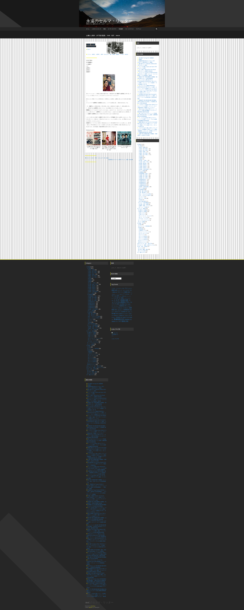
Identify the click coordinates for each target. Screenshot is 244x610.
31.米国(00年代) (142, 185)
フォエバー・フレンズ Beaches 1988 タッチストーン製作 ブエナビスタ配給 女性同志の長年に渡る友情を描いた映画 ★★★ (96, 554)
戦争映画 (128, 310)
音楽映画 (128, 319)
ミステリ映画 (121, 300)
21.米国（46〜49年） (143, 175)
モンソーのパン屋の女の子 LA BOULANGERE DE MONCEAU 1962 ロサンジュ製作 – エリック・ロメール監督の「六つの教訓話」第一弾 (147, 82)
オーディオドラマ (112, 29)
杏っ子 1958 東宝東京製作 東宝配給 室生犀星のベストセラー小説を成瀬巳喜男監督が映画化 (96, 590)
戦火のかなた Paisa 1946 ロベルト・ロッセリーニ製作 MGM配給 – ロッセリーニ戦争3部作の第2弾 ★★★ (147, 110)
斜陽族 (113, 54)
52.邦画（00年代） (143, 167)
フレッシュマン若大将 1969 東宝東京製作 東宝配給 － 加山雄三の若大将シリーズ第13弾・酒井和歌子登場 (96, 526)
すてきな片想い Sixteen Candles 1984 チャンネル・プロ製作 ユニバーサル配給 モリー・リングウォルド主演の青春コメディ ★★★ (97, 585)
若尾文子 (126, 317)
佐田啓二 (93, 54)
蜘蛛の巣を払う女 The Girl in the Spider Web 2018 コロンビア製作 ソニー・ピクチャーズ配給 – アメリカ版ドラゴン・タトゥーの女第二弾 (147, 124)
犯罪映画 (116, 315)
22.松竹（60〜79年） (143, 150)
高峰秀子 (115, 321)
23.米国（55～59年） (143, 178)
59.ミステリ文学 (142, 251)
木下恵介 (122, 54)
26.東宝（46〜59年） (143, 153)
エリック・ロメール (123, 290)
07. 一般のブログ (141, 252)
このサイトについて (96, 29)
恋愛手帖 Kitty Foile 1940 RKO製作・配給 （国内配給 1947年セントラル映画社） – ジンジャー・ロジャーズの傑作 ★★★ (96, 472)
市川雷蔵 (125, 308)
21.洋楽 (139, 224)
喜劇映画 (122, 306)
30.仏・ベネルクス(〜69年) (145, 194)
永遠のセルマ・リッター (109, 21)
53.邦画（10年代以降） (144, 169)
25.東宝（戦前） (142, 151)
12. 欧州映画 (141, 189)
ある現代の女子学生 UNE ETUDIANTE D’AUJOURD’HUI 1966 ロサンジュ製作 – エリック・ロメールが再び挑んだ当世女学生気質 (147, 96)
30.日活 (140, 156)
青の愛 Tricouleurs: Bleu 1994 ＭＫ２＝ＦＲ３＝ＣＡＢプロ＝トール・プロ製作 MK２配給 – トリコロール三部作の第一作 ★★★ (96, 546)
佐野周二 (98, 54)
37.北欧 (140, 200)
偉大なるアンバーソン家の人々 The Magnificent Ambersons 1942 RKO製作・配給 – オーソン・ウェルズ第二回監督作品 (96, 535)
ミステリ (118, 298)
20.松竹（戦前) (142, 147)
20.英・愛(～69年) (143, 191)
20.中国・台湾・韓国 (143, 204)
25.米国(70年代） (143, 181)
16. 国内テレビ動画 (142, 210)
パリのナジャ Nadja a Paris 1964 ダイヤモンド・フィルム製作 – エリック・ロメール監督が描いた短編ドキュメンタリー (147, 106)
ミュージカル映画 (121, 301)
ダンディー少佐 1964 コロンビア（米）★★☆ (97, 158)
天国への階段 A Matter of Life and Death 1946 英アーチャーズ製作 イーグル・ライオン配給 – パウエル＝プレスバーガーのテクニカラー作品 (96, 498)
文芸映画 (124, 311)
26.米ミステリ (142, 213)
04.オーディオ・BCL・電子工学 (144, 243)
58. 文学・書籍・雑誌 (143, 249)
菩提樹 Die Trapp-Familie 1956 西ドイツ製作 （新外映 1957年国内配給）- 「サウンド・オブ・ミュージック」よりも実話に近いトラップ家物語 (96, 492)
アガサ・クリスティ (118, 288)
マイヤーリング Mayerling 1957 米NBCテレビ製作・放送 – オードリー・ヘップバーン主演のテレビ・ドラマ (147, 91)
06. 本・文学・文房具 (142, 246)
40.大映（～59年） (143, 160)
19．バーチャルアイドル (143, 220)
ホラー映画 (123, 296)
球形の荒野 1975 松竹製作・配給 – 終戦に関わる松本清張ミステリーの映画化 (96, 550)
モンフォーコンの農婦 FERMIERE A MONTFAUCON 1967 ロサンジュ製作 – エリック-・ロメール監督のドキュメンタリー (147, 87)
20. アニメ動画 (141, 221)
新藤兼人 (117, 54)
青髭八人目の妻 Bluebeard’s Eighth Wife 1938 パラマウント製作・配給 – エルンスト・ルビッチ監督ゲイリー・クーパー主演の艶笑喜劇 (96, 575)
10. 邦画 (93, 44)
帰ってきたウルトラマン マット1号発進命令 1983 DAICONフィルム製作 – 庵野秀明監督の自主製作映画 (147, 115)
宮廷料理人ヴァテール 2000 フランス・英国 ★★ (119, 159)
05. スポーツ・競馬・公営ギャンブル (145, 245)
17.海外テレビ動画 (142, 211)
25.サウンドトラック (143, 240)
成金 (110, 54)
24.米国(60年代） (143, 179)
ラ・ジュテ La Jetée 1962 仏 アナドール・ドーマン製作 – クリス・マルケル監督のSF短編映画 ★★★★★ (147, 119)
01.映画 (88, 44)
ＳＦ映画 (123, 321)
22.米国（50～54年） (143, 176)
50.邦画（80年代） (143, 165)
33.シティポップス (143, 233)
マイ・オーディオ (129, 29)
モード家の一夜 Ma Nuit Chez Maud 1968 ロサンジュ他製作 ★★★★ (146, 70)
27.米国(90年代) (142, 183)
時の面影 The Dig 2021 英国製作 (146, 58)
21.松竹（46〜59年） (91, 46)
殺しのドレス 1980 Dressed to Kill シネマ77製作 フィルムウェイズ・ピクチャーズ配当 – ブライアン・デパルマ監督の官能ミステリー (96, 540)
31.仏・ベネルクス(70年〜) (145, 195)
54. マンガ (140, 248)
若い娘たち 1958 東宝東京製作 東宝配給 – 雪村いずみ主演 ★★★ (96, 557)
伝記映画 (123, 304)
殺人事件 (126, 313)
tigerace (89, 49)
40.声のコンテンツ (142, 242)
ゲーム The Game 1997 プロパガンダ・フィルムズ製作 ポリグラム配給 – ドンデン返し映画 (96, 477)
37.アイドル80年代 (143, 239)
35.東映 (140, 159)
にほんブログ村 (115, 338)
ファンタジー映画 (119, 294)
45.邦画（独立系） (143, 163)
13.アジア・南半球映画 (143, 202)
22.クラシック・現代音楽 (144, 226)
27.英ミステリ (142, 214)
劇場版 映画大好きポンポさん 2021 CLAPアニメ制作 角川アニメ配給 (146, 61)
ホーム (87, 29)
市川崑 (120, 308)
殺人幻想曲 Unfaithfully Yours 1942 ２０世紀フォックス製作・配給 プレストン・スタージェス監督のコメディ (96, 515)
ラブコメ (89, 54)
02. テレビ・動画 (141, 208)
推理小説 (117, 311)
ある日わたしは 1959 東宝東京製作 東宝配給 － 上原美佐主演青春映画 (96, 566)
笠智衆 (126, 315)
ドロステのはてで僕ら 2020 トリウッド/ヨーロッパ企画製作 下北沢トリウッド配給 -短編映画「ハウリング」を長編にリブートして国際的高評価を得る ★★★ (147, 130)
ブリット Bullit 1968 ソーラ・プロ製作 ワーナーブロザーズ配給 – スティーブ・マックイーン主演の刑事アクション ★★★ (96, 595)
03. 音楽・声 (140, 223)
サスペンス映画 (124, 292)
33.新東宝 (141, 157)
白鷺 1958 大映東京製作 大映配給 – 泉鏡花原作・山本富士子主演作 (147, 134)
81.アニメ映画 (142, 170)
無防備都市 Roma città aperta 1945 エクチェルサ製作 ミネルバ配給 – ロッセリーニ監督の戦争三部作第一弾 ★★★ (97, 570)
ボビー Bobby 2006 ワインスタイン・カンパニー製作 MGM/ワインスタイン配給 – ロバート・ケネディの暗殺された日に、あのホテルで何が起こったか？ (96, 510)
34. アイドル (141, 235)
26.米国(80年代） (143, 182)
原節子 (102, 54)
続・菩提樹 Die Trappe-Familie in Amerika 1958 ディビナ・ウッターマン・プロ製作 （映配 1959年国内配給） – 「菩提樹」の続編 (96, 486)
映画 (105, 29)
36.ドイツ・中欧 (142, 198)
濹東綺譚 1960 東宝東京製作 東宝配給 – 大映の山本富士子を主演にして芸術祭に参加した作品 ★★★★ (147, 102)
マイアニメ (138, 29)
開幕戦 (140, 59)
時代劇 (115, 313)
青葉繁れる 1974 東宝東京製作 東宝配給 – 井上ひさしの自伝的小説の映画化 (96, 505)
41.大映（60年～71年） (144, 162)
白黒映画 (121, 315)
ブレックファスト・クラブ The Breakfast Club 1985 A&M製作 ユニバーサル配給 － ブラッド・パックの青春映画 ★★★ (96, 562)
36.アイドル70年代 (143, 237)
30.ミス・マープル (143, 217)
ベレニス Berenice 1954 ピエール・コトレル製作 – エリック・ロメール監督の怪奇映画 (96, 522)
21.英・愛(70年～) (143, 192)
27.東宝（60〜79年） (143, 154)
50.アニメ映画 (142, 188)
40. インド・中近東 (143, 207)
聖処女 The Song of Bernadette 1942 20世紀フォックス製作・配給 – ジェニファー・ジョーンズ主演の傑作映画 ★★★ (96, 531)
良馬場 (119, 317)
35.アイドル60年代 (143, 236)
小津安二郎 (114, 308)
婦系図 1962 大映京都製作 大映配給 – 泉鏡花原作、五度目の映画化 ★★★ (96, 502)
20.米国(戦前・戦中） (143, 173)
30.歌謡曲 (141, 229)
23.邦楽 (139, 227)
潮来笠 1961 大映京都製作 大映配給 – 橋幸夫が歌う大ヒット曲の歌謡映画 (147, 77)
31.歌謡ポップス (142, 230)
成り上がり (106, 54)
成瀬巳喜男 (120, 309)
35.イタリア (141, 197)
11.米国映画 (140, 172)
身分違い (126, 54)
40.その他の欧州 (142, 201)
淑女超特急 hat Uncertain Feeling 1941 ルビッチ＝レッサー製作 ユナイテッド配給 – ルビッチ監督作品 (96, 464)
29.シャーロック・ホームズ (145, 216)
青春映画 (119, 319)
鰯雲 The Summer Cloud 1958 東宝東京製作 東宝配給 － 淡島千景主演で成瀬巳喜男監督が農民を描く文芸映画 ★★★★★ (96, 580)
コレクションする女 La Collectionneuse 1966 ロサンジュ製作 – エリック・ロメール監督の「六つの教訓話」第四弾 (147, 74)
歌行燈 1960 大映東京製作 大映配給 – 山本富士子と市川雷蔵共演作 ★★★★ (96, 518)
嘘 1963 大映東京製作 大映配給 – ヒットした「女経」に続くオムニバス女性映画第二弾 (96, 481)
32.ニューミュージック (144, 232)
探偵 (113, 311)
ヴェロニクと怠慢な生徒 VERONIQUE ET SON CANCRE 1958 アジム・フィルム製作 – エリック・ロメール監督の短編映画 (96, 468)
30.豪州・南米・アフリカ (144, 205)
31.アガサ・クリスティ (144, 218)
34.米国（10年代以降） (144, 186)
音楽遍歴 (121, 29)
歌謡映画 (121, 313)
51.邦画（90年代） (143, 166)
